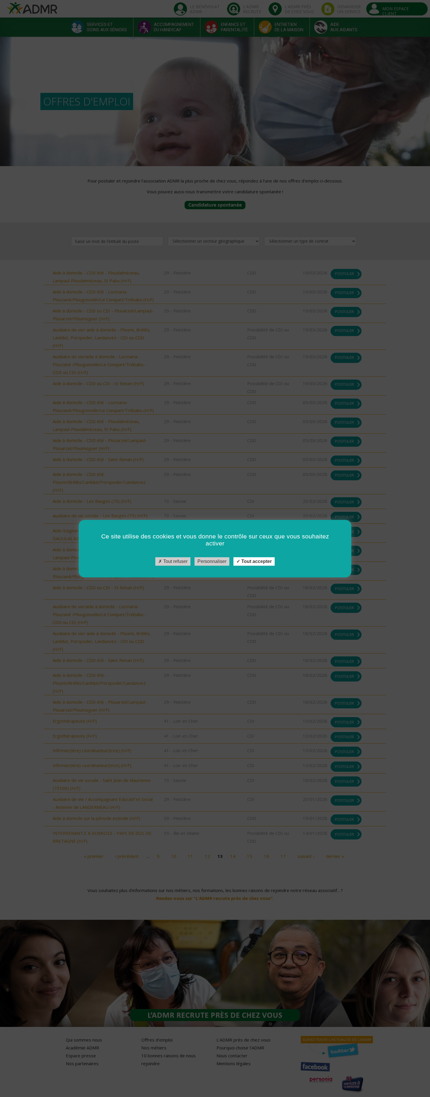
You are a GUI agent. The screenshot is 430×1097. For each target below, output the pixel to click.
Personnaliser (211, 561)
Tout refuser (175, 561)
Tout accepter (256, 561)
